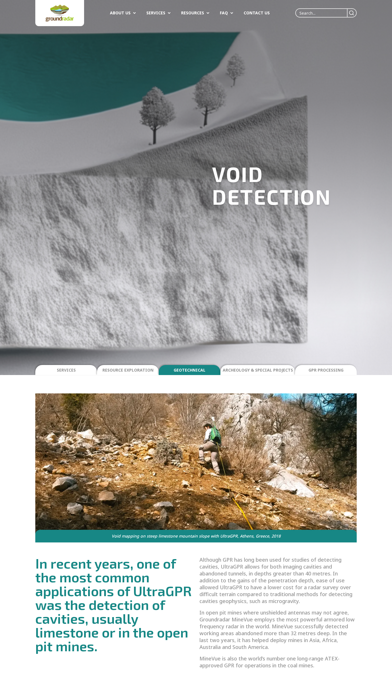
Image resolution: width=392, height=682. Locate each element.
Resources (192, 13)
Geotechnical (189, 370)
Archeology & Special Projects (258, 370)
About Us (120, 13)
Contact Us (257, 13)
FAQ (224, 13)
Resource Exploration (128, 370)
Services (155, 13)
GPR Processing (326, 370)
